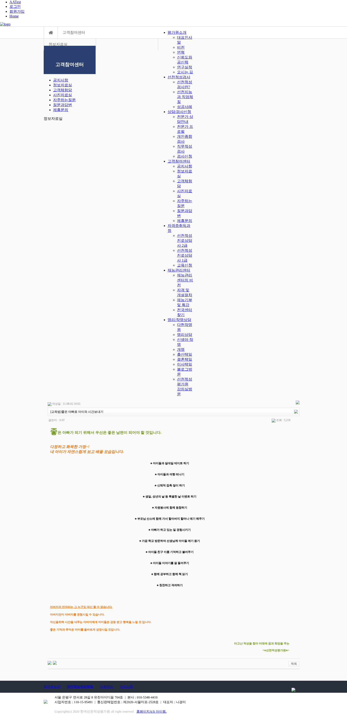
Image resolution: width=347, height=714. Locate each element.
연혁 (181, 52)
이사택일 (184, 364)
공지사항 (184, 166)
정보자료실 (62, 85)
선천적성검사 (179, 77)
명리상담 (184, 335)
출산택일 (184, 354)
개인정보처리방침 (80, 686)
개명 (181, 349)
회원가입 (17, 11)
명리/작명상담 (179, 320)
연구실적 (184, 67)
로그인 (15, 6)
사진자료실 (62, 95)
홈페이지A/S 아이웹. (151, 711)
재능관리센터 (179, 270)
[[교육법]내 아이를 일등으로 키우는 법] (49, 662)
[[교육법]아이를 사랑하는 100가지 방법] (55, 662)
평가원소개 (177, 32)
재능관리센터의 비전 (185, 280)
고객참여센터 (179, 161)
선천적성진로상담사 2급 (184, 240)
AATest (15, 2)
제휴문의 (184, 221)
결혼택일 (184, 359)
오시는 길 (185, 72)
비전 (181, 47)
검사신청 (184, 156)
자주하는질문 (64, 100)
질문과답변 (62, 105)
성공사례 (184, 107)
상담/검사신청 (179, 112)
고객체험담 (62, 90)
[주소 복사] (296, 411)
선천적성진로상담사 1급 (184, 255)
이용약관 (106, 686)
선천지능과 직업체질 (185, 97)
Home (14, 16)
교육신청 (184, 265)
